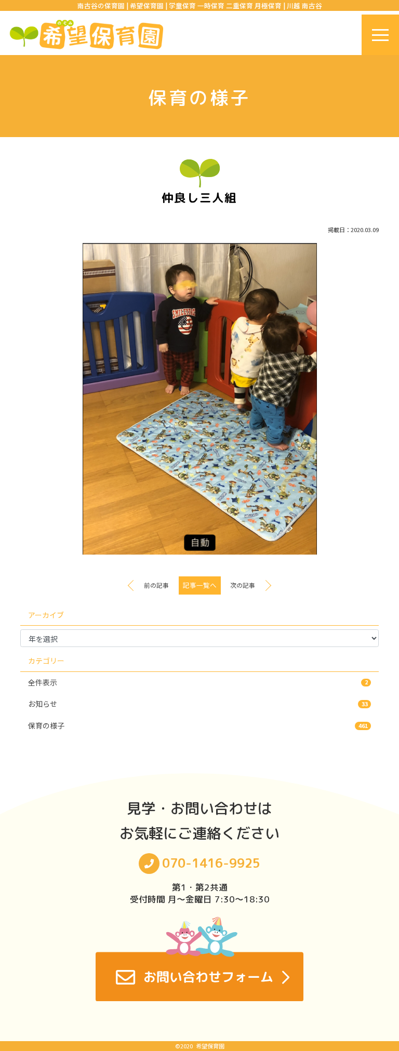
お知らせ (198, 703)
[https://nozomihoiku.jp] (86, 34)
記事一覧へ (200, 585)
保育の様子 (198, 725)
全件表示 (198, 682)
